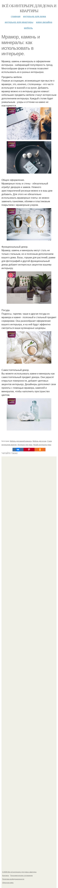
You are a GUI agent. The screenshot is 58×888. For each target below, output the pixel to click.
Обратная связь (8, 882)
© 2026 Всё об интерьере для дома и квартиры (19, 872)
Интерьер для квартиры (19, 22)
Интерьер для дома (34, 16)
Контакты (5, 875)
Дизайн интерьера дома (42, 444)
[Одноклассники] (40, 449)
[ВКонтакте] (17, 449)
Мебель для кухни (39, 441)
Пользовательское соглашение (21, 875)
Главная (15, 16)
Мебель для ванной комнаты (21, 441)
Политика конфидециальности (13, 879)
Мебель (28, 28)
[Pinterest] (29, 449)
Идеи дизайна (44, 22)
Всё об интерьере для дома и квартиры (29, 8)
